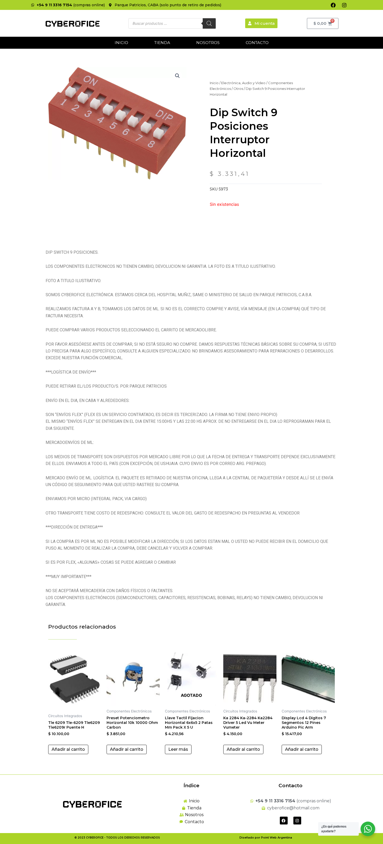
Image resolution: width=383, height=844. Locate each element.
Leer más (178, 749)
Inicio (121, 42)
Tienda (162, 42)
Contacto (257, 42)
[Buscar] (209, 23)
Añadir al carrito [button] (68, 749)
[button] (177, 75)
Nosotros (208, 42)
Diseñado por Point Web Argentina (265, 837)
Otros (238, 88)
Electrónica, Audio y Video (243, 83)
